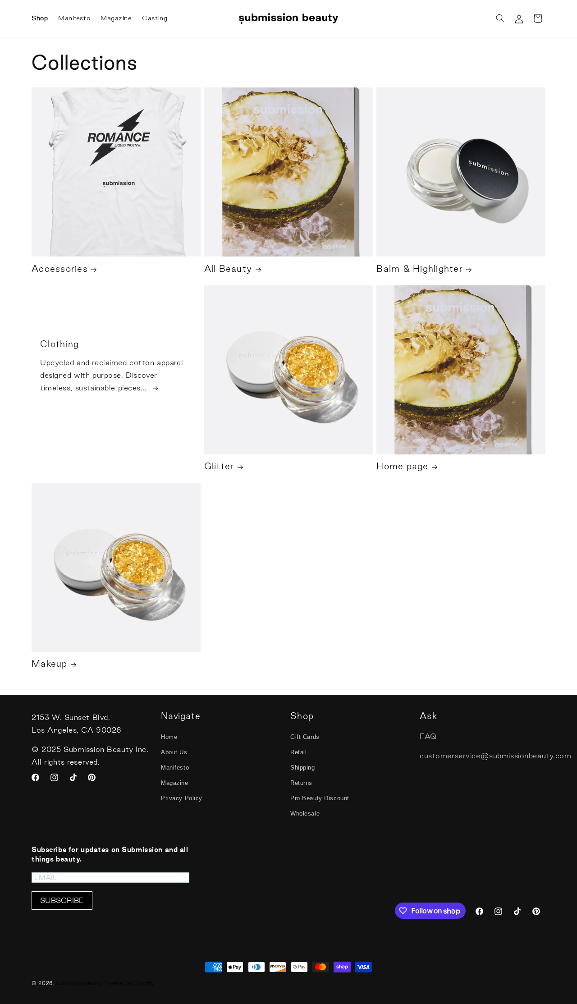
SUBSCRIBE (62, 900)
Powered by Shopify (128, 983)
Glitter (219, 466)
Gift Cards (305, 737)
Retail (298, 752)
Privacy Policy (181, 798)
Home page (402, 466)
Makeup (50, 664)
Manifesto (175, 767)
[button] (499, 18)
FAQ (428, 736)
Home (169, 737)
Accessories (60, 269)
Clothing (59, 343)
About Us (174, 752)
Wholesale (305, 813)
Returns (301, 782)
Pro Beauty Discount (319, 798)
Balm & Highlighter (419, 269)
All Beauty (228, 269)
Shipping (302, 767)
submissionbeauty (78, 983)
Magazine (174, 782)
